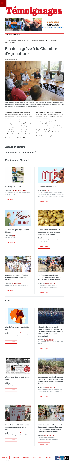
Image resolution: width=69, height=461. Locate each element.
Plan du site (37, 457)
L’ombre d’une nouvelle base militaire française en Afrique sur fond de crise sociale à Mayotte (50, 277)
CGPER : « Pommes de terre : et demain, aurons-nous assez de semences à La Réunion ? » (49, 232)
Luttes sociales (16, 34)
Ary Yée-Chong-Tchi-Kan (19, 190)
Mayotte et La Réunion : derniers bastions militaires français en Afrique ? (16, 277)
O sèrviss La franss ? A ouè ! (48, 187)
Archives (26, 457)
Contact (48, 457)
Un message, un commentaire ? (20, 152)
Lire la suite (11, 199)
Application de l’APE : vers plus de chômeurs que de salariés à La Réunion (17, 427)
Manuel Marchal (16, 283)
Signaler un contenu (15, 146)
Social (10, 34)
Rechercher (15, 457)
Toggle (3, 3)
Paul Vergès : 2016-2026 (13, 187)
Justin (47, 190)
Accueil (6, 34)
